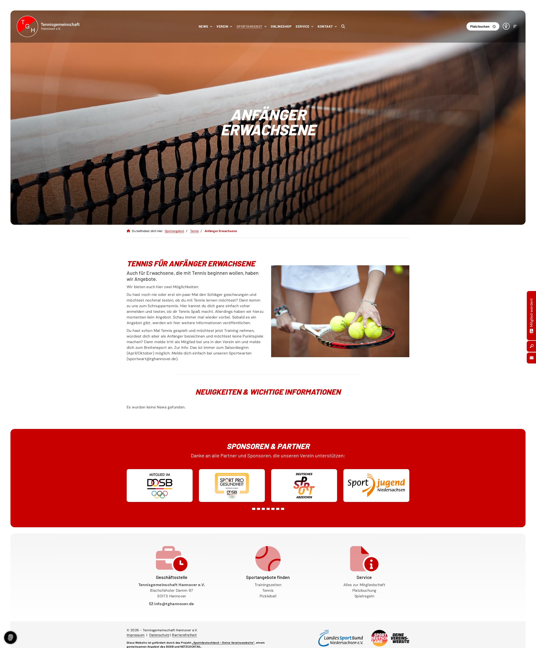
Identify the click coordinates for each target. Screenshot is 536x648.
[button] (253, 509)
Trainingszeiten (268, 584)
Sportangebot (250, 26)
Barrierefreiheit (184, 635)
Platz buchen (480, 26)
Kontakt (325, 26)
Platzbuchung (364, 590)
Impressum (136, 635)
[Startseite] (48, 26)
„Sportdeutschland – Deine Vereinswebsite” (223, 642)
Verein (222, 26)
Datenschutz (159, 635)
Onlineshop (281, 26)
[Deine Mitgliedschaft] (531, 330)
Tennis (194, 231)
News (203, 26)
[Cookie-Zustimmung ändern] (10, 637)
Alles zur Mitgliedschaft (364, 584)
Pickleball (268, 596)
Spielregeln (364, 596)
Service (302, 26)
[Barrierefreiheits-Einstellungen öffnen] (506, 26)
